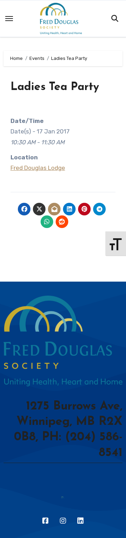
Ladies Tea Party (54, 87)
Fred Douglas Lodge (37, 167)
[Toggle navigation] (9, 18)
